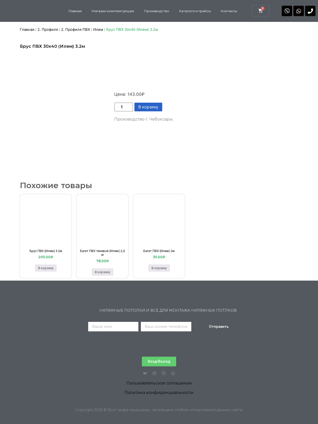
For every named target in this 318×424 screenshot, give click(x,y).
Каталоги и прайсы (195, 11)
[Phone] (310, 11)
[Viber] (287, 11)
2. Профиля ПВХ (75, 29)
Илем (98, 29)
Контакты (229, 11)
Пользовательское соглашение (159, 383)
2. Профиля (48, 29)
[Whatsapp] (298, 11)
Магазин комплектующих (113, 11)
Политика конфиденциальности (159, 392)
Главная (75, 11)
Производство (156, 11)
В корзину (148, 106)
